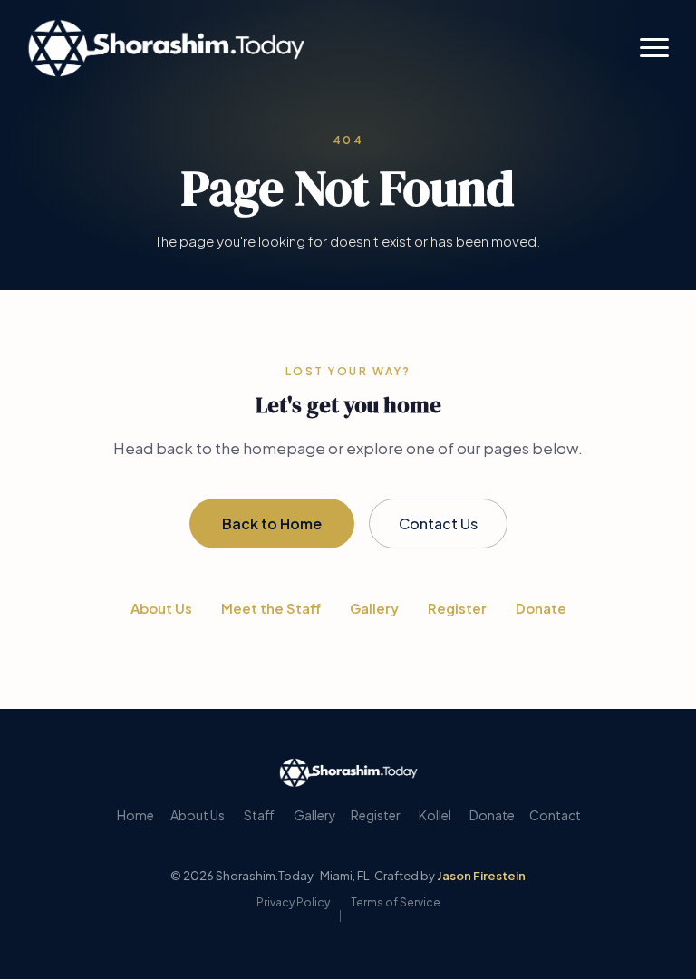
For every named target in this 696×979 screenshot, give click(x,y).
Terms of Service (395, 902)
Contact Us (438, 523)
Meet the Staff (271, 607)
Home (135, 815)
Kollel (435, 815)
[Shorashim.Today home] (348, 772)
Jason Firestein (481, 875)
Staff (259, 815)
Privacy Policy (293, 902)
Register (457, 607)
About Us (161, 607)
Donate (541, 607)
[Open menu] (654, 47)
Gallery (374, 607)
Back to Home (272, 523)
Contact (555, 815)
